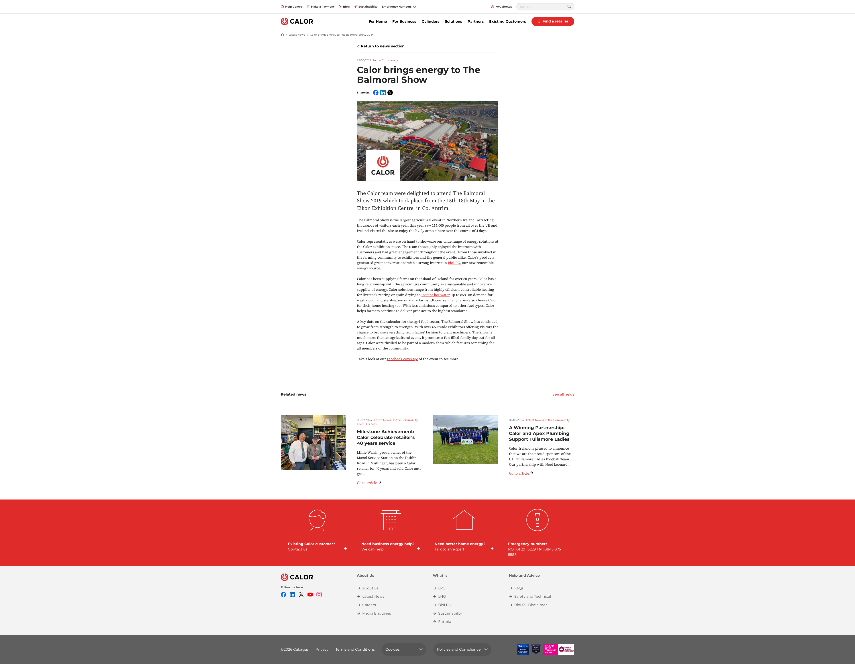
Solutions (453, 21)
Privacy (322, 649)
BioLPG (454, 262)
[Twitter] (301, 594)
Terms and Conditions (355, 649)
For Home (378, 21)
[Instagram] (319, 594)
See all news (563, 394)
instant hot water (435, 294)
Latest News (382, 420)
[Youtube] (310, 594)
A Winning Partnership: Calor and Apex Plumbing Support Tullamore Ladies (539, 433)
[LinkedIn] (292, 594)
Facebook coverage (402, 358)
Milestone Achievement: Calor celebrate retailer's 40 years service (386, 437)
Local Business (367, 424)
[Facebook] (283, 594)
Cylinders (431, 21)
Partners (476, 21)
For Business (404, 21)
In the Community (385, 60)
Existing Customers (507, 21)
